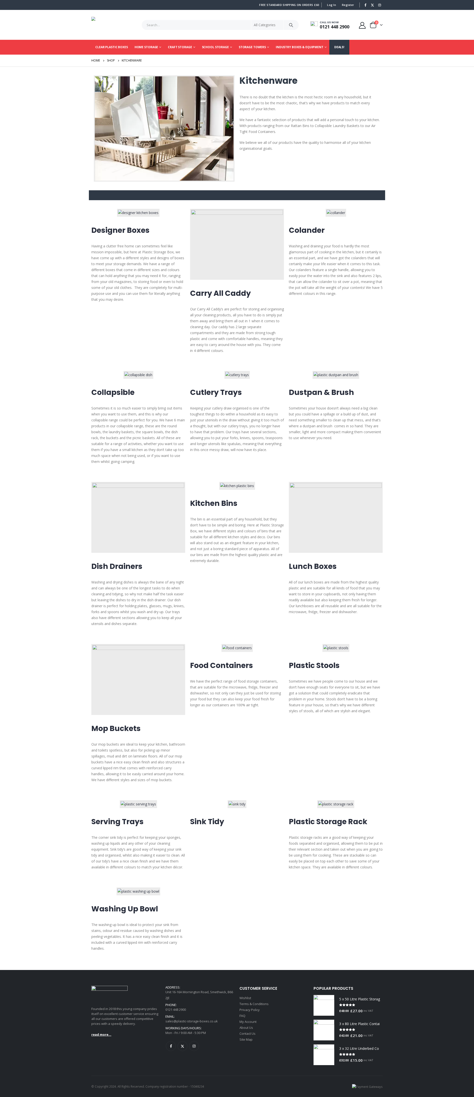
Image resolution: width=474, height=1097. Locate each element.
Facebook (171, 1046)
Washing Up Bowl (124, 908)
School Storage (215, 47)
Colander (307, 230)
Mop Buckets (116, 728)
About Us (246, 1027)
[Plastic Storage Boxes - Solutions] (107, 25)
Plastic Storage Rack (328, 821)
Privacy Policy (249, 1010)
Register (348, 5)
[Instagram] (379, 5)
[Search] (291, 25)
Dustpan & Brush (321, 392)
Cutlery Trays (216, 392)
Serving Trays (117, 821)
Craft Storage (180, 47)
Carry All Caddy (220, 293)
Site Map (246, 1039)
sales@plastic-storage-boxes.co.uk (191, 1021)
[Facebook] (365, 5)
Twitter (182, 1046)
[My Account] (362, 25)
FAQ (242, 1015)
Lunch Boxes (313, 566)
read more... (101, 1034)
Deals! (339, 47)
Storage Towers (252, 47)
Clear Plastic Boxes (111, 47)
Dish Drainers (116, 566)
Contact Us (247, 1033)
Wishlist (245, 998)
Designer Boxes (120, 230)
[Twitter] (372, 5)
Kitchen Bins (213, 503)
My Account (248, 1021)
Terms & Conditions (254, 1004)
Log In (331, 5)
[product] (324, 1005)
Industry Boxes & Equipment (299, 47)
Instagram (194, 1046)
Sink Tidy (207, 821)
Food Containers (221, 665)
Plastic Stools (314, 665)
